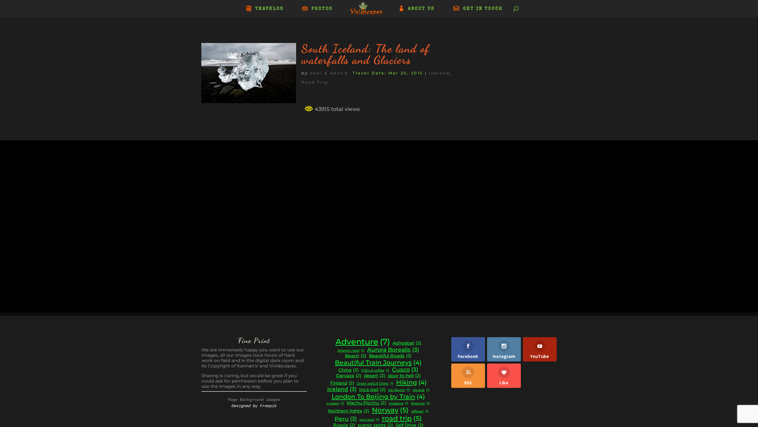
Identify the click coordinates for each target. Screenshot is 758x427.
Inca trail (372, 389)
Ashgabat (407, 343)
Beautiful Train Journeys (378, 362)
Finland (342, 383)
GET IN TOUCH (483, 9)
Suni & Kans (326, 73)
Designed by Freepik (254, 406)
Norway (390, 410)
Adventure (362, 342)
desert (374, 375)
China (348, 370)
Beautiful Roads (390, 356)
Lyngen (335, 403)
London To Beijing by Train (378, 396)
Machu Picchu (366, 403)
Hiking (411, 382)
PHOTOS (322, 9)
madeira (398, 403)
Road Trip (314, 82)
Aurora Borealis (393, 350)
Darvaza (348, 375)
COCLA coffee (375, 370)
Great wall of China (375, 383)
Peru (346, 419)
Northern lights (348, 411)
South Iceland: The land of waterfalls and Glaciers (365, 54)
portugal (369, 420)
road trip (402, 418)
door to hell (404, 375)
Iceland (439, 73)
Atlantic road (351, 351)
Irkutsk (421, 390)
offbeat (420, 411)
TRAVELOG (269, 9)
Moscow (420, 403)
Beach (355, 356)
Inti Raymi (399, 390)
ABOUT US (421, 9)
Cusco (405, 370)
